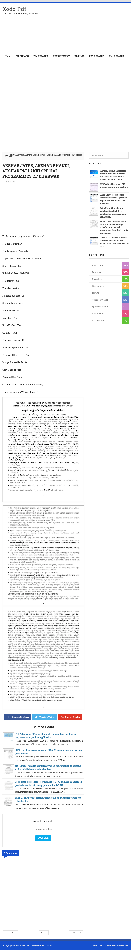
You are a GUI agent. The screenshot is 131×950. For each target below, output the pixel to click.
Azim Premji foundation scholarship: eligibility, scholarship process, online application (113, 212)
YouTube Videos (100, 299)
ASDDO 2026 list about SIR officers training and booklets (114, 185)
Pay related (97, 279)
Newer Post (10, 933)
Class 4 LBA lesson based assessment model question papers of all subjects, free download (113, 199)
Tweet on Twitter (47, 717)
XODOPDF (48, 945)
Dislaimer (122, 945)
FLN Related (98, 320)
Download (97, 272)
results (95, 292)
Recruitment (98, 285)
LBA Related (98, 313)
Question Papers (100, 306)
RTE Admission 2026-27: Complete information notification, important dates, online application (46, 735)
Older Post (76, 933)
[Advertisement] (91, 27)
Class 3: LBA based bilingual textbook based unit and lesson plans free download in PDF (114, 242)
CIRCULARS (14, 155)
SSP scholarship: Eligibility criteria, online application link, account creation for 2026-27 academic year (113, 175)
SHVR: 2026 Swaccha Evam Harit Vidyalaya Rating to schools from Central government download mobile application (114, 227)
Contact (102, 945)
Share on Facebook (20, 717)
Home (8, 56)
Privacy (111, 945)
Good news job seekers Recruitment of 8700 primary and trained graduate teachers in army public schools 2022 (48, 783)
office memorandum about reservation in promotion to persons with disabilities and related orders (48, 767)
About (94, 945)
